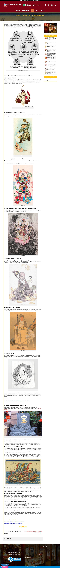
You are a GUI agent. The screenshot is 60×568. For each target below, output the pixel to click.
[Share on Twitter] (21, 526)
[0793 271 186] (55, 5)
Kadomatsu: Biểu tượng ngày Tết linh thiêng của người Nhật (13, 523)
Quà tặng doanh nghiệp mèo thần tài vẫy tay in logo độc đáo (51, 69)
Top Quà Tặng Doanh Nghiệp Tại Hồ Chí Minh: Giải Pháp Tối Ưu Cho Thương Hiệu (51, 73)
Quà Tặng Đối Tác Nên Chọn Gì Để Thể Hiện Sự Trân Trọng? (51, 46)
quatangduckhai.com (29, 557)
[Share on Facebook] (19, 526)
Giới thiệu (42, 10)
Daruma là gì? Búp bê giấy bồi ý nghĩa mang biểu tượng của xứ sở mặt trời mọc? (51, 54)
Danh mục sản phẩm (25, 10)
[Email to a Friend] (23, 526)
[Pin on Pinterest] (24, 526)
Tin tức (32, 10)
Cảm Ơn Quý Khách (47, 78)
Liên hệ (37, 10)
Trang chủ (18, 10)
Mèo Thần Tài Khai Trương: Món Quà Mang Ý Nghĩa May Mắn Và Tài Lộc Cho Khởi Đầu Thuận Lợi (51, 58)
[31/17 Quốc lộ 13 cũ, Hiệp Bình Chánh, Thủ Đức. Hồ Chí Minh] (46, 5)
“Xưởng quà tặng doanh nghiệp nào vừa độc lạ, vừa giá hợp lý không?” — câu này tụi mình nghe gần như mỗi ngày (51, 65)
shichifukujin (18, 529)
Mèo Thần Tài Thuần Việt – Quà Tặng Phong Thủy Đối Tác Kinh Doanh (51, 43)
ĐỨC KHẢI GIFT (29, 566)
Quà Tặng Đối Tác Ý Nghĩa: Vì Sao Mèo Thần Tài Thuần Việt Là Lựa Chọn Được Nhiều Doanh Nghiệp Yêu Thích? (51, 38)
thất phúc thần (22, 529)
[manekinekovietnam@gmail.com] (48, 5)
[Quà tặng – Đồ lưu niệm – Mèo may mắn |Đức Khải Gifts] (12, 5)
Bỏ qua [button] (39, 0)
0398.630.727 (3, 566)
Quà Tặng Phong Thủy (34, 566)
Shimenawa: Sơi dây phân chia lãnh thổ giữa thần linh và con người (14, 521)
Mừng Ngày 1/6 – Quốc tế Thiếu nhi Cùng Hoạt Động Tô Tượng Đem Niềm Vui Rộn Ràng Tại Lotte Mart (51, 50)
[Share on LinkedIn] (26, 526)
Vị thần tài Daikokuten (7, 114)
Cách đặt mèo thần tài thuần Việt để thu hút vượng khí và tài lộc (51, 61)
